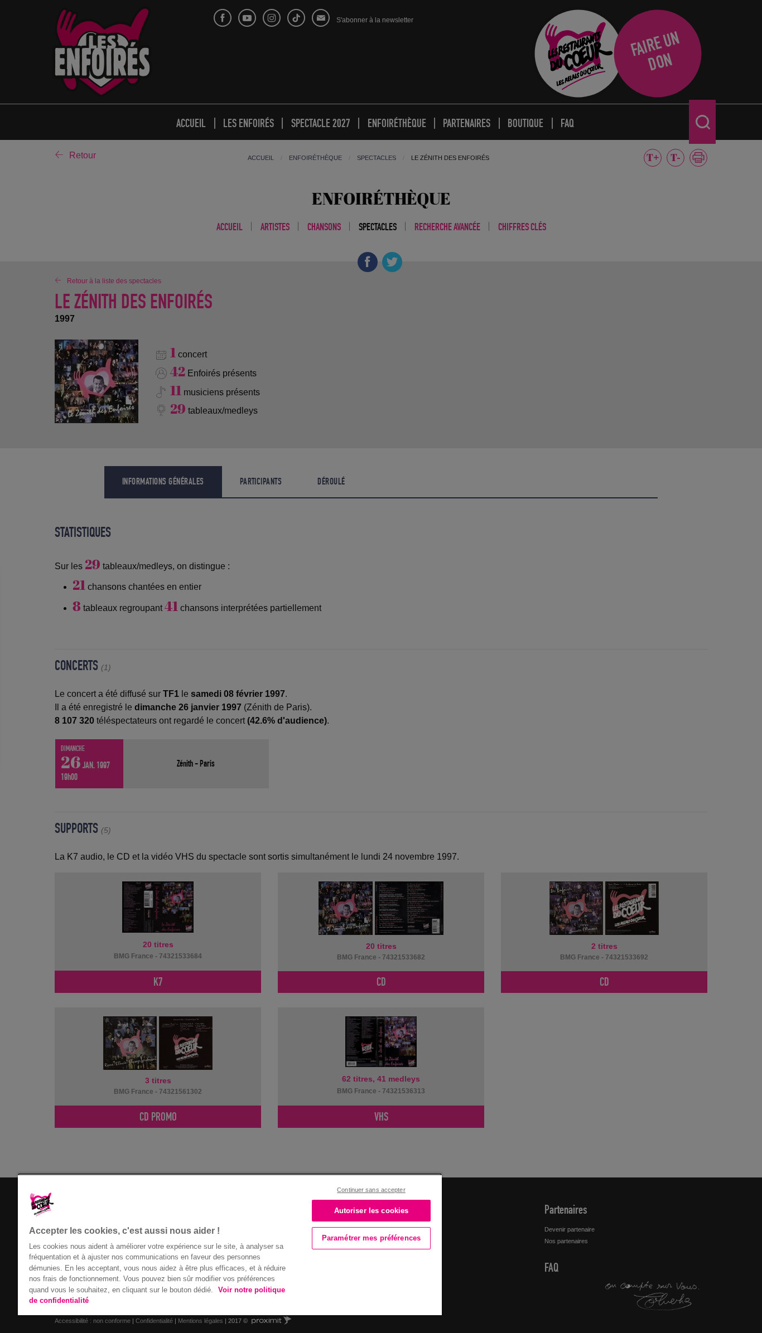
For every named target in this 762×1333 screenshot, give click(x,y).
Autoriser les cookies (371, 1210)
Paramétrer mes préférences (371, 1238)
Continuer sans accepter (371, 1189)
